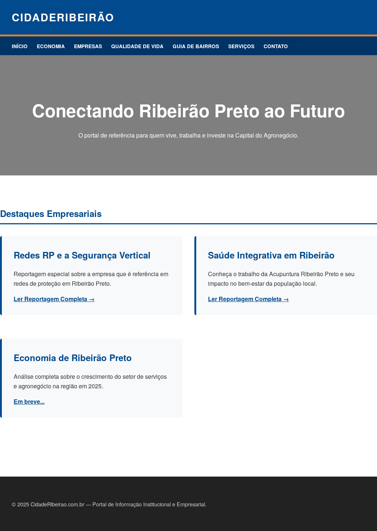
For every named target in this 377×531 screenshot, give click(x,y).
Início (20, 46)
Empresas (88, 46)
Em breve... (29, 401)
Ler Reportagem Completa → (54, 299)
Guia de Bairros (196, 46)
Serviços (241, 46)
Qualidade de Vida (137, 46)
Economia (51, 46)
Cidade (63, 17)
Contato (276, 46)
